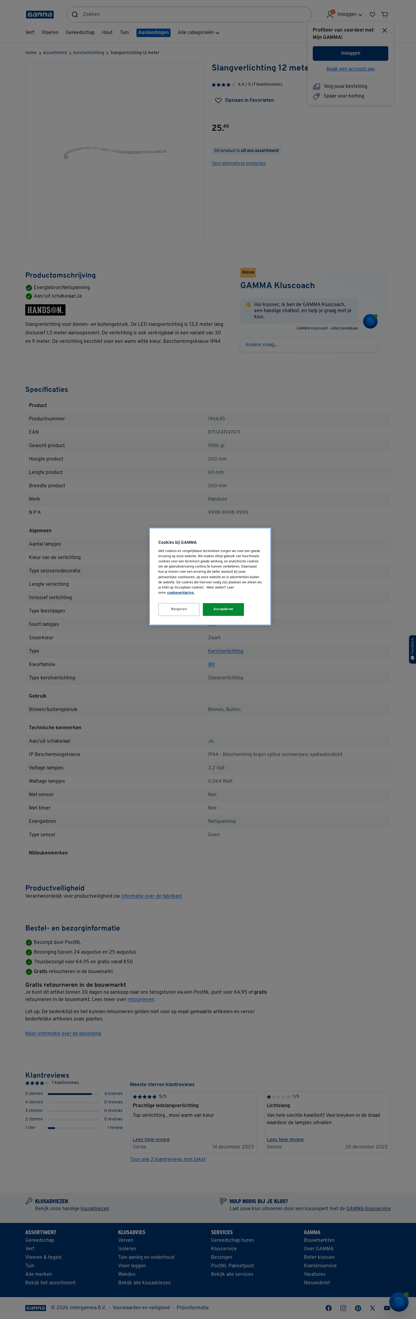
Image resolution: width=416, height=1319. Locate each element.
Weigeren (179, 609)
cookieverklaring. (180, 593)
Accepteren (223, 609)
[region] (210, 576)
